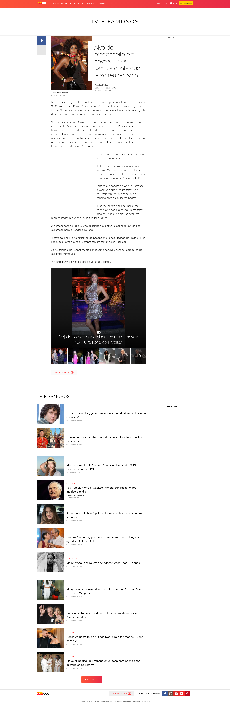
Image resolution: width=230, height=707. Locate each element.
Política (76, 11)
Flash (51, 11)
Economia (93, 11)
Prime (171, 11)
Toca (176, 11)
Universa (125, 11)
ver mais (90, 680)
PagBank (101, 3)
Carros (84, 11)
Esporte (108, 11)
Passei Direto (91, 3)
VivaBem (134, 11)
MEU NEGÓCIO (79, 3)
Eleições (58, 11)
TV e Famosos (115, 21)
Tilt (141, 11)
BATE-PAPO (69, 3)
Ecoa (145, 11)
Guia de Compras (188, 11)
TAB (166, 11)
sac (158, 3)
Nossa (161, 11)
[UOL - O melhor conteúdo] (41, 3)
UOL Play (109, 3)
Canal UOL (153, 11)
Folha (101, 11)
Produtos (42, 11)
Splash (117, 11)
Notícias (67, 11)
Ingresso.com (58, 3)
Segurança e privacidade (140, 702)
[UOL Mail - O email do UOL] (165, 3)
